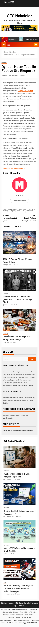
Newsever (34, 603)
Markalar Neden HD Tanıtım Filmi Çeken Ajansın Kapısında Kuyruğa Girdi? (17, 299)
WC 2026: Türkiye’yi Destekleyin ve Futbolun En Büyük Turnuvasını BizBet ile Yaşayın (18, 588)
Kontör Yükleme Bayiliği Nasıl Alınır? (29, 218)
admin (5, 75)
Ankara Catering (21, 609)
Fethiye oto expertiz (15, 210)
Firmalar (4, 62)
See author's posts (19, 201)
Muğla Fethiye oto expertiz (17, 212)
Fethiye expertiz (22, 209)
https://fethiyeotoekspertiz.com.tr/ (15, 168)
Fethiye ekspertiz (12, 209)
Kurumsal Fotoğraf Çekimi (10, 218)
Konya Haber (33, 609)
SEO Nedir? (6, 470)
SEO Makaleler (19, 15)
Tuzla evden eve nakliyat (22, 617)
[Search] (32, 44)
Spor (5, 582)
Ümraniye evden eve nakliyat (13, 615)
